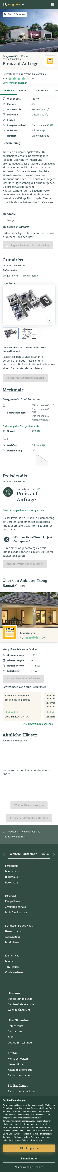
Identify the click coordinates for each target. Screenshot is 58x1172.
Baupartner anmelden (21, 1091)
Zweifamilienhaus (16, 907)
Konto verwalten (18, 1058)
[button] (52, 4)
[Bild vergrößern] (50, 319)
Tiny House (12, 967)
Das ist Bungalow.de (20, 999)
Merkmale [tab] (42, 90)
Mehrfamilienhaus (16, 912)
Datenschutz (15, 1026)
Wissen (46, 854)
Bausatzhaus (13, 931)
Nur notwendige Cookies (29, 1167)
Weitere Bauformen (23, 854)
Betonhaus (11, 882)
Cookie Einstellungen (20, 1042)
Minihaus (10, 961)
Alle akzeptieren (29, 1148)
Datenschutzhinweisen (32, 1140)
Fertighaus (11, 866)
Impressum (15, 1031)
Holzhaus (11, 895)
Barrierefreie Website (21, 1004)
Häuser (12, 831)
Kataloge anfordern (20, 1069)
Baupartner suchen (19, 1075)
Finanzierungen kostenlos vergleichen (23, 510)
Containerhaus (14, 972)
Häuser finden (16, 1064)
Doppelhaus (12, 901)
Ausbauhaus (12, 936)
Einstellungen (29, 1158)
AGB (10, 1037)
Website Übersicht (19, 1010)
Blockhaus (11, 877)
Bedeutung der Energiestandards (21, 426)
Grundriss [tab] (25, 90)
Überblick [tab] (8, 90)
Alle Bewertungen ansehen (38, 723)
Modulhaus (12, 942)
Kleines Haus (13, 955)
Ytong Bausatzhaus (29, 831)
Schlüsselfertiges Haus (19, 925)
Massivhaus (12, 871)
